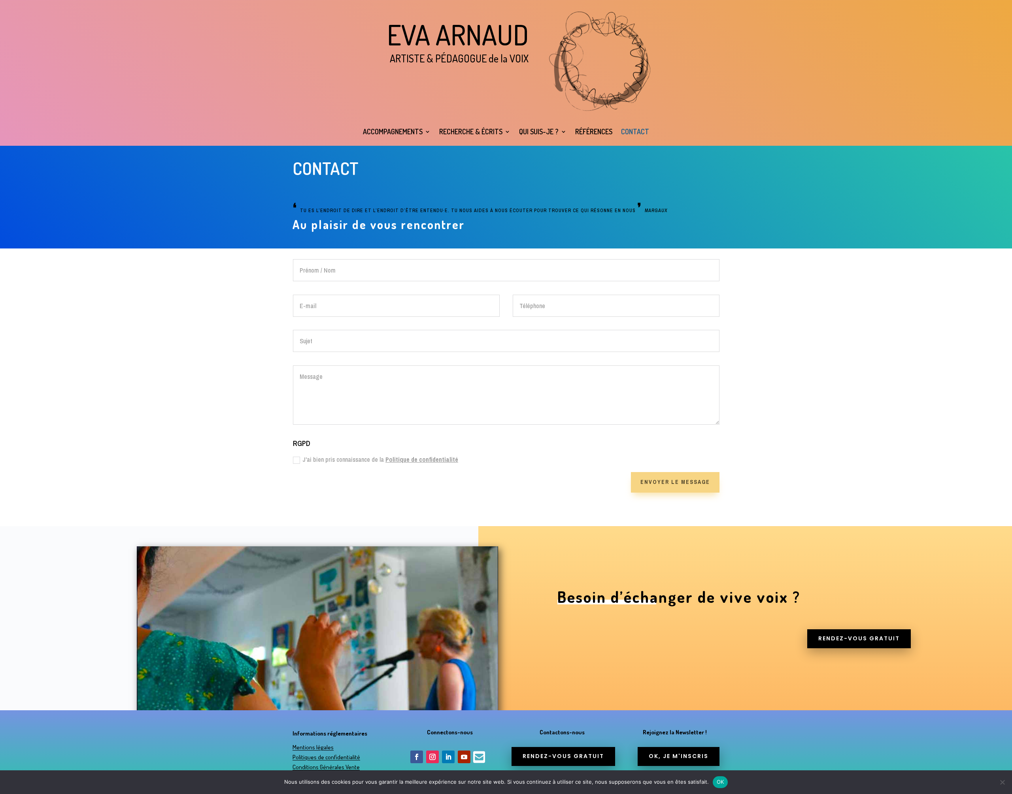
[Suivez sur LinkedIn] (448, 757)
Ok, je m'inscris (678, 756)
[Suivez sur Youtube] (464, 757)
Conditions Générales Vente (326, 767)
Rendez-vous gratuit (859, 638)
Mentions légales (313, 747)
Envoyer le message (675, 481)
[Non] (1002, 782)
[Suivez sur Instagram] (432, 757)
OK (720, 782)
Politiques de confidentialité (326, 757)
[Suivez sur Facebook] (416, 757)
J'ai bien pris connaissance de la (380, 459)
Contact (635, 131)
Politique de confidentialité (421, 459)
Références (593, 131)
